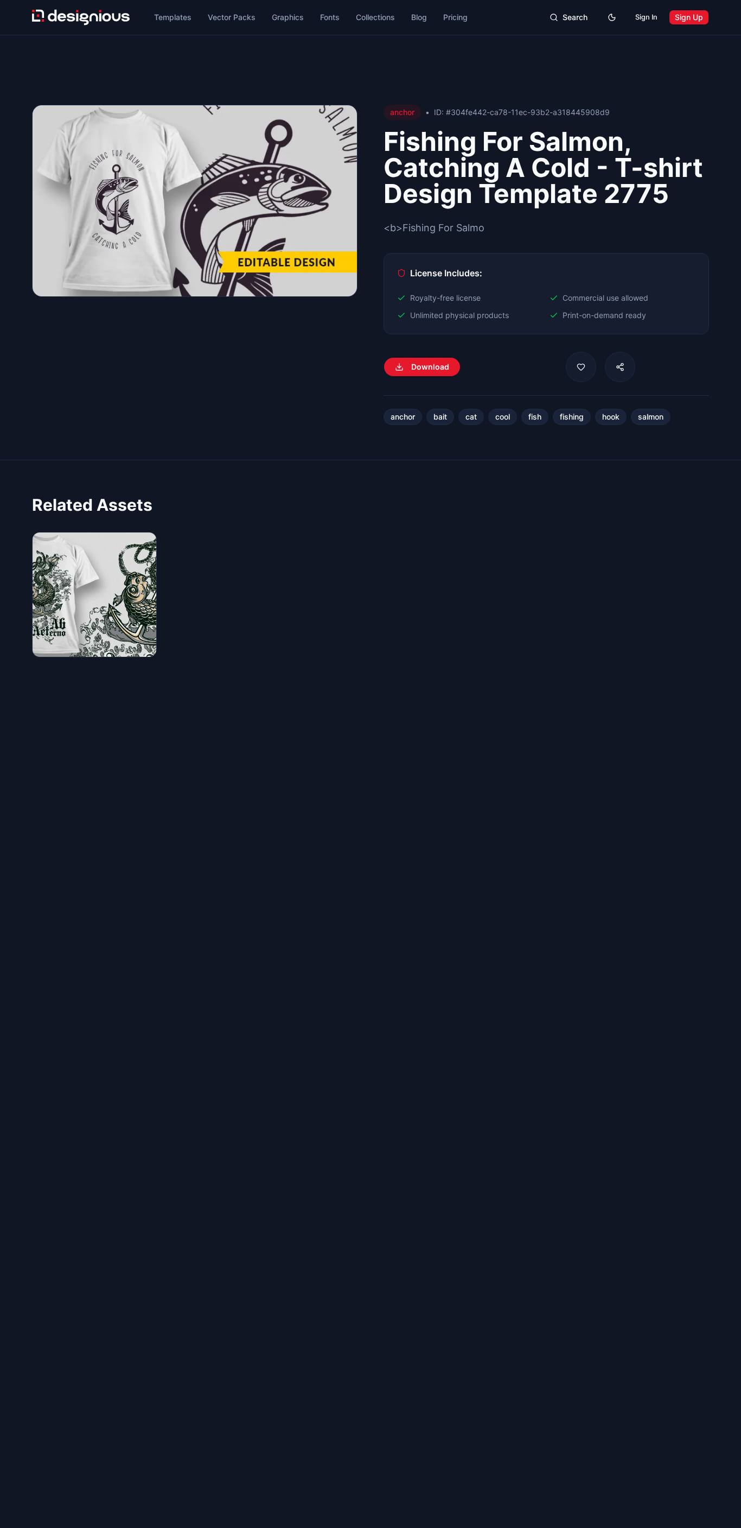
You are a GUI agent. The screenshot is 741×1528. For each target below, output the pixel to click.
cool (502, 416)
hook (610, 416)
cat (471, 416)
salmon (650, 416)
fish (534, 416)
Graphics (288, 17)
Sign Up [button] (689, 17)
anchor (403, 416)
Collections (375, 17)
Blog (419, 17)
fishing (572, 416)
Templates (172, 17)
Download (430, 366)
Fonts (330, 17)
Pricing (455, 17)
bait (440, 416)
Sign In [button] (646, 17)
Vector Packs (231, 17)
